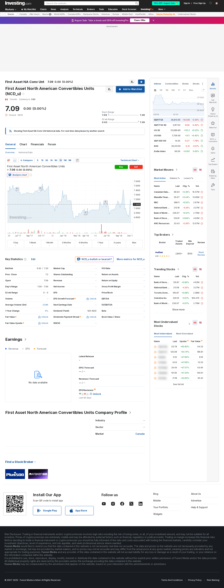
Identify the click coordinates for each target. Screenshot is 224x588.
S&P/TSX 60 (160, 125)
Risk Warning (213, 580)
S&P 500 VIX (160, 141)
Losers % (188, 178)
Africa (150, 14)
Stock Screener (129, 9)
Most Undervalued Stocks (166, 323)
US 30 (157, 130)
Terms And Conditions (172, 580)
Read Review (201, 253)
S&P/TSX (158, 120)
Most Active (160, 178)
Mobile (157, 500)
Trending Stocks (164, 269)
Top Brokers (162, 234)
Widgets (157, 514)
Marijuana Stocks (91, 14)
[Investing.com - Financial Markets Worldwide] (18, 3)
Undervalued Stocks (187, 14)
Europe (116, 14)
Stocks (11, 14)
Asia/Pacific (140, 14)
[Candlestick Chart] (8, 160)
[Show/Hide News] (77, 160)
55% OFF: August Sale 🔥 (166, 3)
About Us (196, 493)
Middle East (127, 14)
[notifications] (211, 3)
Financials (37, 144)
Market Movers (163, 169)
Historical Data (25, 152)
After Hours (35, 14)
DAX (156, 146)
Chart (23, 144)
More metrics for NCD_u (131, 259)
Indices (157, 83)
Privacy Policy (195, 580)
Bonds (185, 83)
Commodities (171, 83)
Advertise (196, 500)
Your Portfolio (160, 507)
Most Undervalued (163, 333)
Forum (52, 144)
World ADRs (59, 14)
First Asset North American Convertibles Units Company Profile (66, 412)
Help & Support (199, 507)
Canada (23, 14)
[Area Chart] (15, 160)
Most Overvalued (184, 333)
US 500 (157, 135)
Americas (106, 14)
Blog (155, 493)
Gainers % (175, 178)
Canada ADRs (74, 14)
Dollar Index (160, 151)
